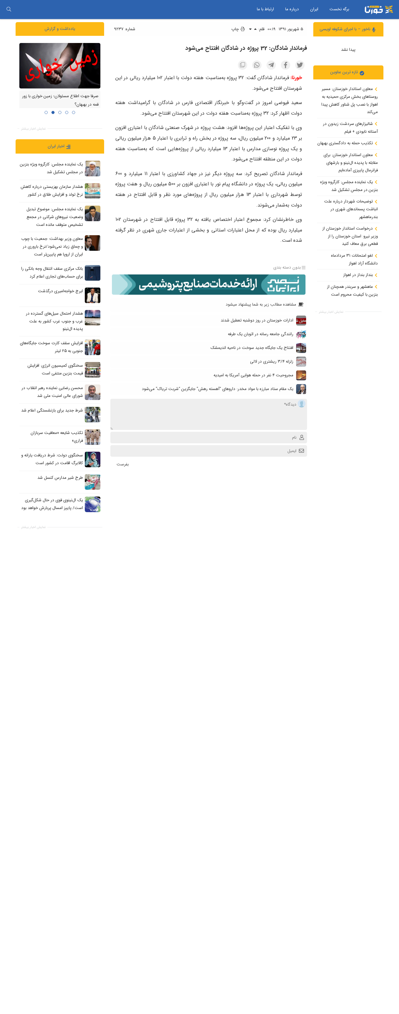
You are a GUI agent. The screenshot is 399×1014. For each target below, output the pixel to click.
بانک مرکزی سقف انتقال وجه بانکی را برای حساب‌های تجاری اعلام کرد (52, 272)
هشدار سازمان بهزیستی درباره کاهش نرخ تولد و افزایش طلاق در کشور (52, 190)
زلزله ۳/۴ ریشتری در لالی (271, 361)
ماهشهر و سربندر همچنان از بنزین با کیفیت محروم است (352, 290)
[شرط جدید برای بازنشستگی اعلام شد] (92, 414)
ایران (314, 9)
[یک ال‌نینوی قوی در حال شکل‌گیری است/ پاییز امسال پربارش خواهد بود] (92, 504)
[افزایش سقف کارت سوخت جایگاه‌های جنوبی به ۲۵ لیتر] (92, 347)
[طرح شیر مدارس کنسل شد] (92, 481)
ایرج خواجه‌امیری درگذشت (60, 291)
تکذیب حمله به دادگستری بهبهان (345, 143)
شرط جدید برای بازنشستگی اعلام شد (52, 410)
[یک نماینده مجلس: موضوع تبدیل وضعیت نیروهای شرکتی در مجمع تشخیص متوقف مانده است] (92, 213)
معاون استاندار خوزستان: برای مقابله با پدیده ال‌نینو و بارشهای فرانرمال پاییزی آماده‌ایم (351, 163)
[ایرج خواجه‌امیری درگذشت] (92, 295)
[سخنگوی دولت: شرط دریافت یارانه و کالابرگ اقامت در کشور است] (92, 459)
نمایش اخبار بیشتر (331, 312)
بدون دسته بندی (287, 267)
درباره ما (292, 9)
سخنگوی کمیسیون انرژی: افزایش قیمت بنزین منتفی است (55, 369)
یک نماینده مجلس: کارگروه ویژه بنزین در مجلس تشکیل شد (349, 186)
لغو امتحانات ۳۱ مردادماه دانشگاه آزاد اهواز (354, 259)
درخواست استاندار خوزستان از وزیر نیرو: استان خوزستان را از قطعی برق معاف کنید (350, 236)
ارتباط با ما (265, 9)
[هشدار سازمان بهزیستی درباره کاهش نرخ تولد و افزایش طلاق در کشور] (92, 191)
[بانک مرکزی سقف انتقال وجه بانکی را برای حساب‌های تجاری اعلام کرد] (92, 272)
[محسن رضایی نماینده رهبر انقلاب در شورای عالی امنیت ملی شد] (92, 392)
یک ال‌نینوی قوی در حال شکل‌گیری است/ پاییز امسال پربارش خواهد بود (52, 504)
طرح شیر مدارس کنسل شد (60, 477)
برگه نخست (339, 9)
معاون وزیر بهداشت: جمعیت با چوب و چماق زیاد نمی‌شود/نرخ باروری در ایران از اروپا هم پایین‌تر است (52, 246)
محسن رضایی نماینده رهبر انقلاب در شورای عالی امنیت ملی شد (52, 392)
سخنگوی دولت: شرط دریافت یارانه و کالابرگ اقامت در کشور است (52, 459)
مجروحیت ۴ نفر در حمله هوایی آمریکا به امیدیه (253, 375)
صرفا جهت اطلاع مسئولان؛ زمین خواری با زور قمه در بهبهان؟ (60, 100)
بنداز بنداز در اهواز (358, 275)
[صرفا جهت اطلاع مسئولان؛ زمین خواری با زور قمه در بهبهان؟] (59, 65)
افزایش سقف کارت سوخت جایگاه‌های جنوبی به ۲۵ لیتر (51, 347)
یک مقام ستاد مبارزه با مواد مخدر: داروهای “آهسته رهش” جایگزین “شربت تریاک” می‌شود (217, 389)
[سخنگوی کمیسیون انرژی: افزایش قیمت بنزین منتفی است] (92, 369)
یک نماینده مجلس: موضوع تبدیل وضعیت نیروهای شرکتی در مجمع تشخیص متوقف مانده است (54, 217)
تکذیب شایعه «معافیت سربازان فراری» (57, 437)
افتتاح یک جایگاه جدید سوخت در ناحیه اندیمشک (251, 348)
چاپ (235, 29)
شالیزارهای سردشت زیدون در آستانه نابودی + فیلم (350, 128)
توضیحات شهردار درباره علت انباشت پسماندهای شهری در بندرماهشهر (351, 209)
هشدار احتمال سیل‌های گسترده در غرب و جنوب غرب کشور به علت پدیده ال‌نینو (54, 321)
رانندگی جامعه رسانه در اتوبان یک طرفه (260, 334)
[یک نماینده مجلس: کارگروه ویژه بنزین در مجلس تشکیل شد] (92, 168)
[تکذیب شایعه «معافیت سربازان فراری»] (92, 437)
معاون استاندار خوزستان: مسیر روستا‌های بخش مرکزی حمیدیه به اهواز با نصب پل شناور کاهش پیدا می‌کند (349, 100)
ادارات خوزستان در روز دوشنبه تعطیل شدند (257, 320)
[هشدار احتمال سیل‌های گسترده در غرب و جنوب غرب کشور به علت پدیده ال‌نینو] (92, 317)
